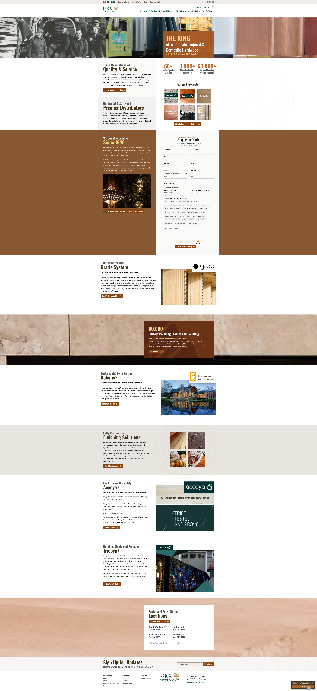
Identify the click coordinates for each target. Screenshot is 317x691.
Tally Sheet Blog (199, 11)
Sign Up (207, 664)
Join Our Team (136, 2)
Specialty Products (128, 683)
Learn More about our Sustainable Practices (123, 211)
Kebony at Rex (109, 403)
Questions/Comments (171, 228)
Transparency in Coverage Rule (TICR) (197, 680)
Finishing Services (112, 466)
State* (166, 170)
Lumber (144, 11)
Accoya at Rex (111, 527)
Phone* (166, 177)
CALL (109, 2)
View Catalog (155, 351)
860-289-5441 (154, 630)
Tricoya (105, 556)
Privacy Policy (202, 678)
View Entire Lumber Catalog (186, 124)
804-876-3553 (179, 637)
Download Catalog (155, 2)
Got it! (303, 687)
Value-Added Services (183, 11)
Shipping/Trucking (146, 678)
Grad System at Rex (111, 295)
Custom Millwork (166, 11)
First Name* (167, 149)
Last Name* (194, 149)
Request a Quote (123, 2)
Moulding (154, 11)
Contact (211, 11)
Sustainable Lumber (108, 685)
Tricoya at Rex (111, 583)
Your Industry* (169, 183)
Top (309, 688)
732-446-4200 (154, 637)
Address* (166, 163)
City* (192, 163)
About (145, 2)
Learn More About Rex (114, 89)
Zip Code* (194, 170)
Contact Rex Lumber (158, 621)
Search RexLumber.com (202, 7)
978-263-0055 (179, 630)
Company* (167, 156)
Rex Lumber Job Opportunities (111, 683)
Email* (193, 177)
